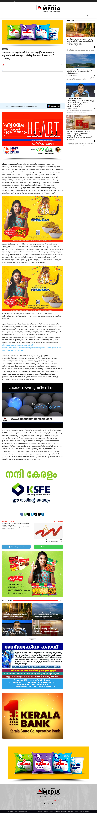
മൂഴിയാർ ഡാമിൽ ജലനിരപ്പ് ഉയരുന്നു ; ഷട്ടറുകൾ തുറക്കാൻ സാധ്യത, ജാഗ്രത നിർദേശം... (80, 72)
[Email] (35, 514)
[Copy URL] (39, 514)
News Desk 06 (36, 618)
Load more (32, 639)
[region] (32, 33)
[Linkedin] (42, 514)
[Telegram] (84, 1)
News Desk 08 (9, 65)
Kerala (5, 49)
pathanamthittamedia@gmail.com (51, 800)
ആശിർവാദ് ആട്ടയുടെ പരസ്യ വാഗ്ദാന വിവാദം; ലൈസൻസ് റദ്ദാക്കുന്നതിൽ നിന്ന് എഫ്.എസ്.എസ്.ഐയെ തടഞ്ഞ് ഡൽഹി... (78, 135)
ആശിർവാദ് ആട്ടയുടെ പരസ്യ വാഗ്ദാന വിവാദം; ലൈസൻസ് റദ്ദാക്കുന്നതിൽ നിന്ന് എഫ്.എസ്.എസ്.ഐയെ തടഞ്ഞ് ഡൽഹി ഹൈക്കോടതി (46, 631)
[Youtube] (88, 1)
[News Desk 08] (3, 65)
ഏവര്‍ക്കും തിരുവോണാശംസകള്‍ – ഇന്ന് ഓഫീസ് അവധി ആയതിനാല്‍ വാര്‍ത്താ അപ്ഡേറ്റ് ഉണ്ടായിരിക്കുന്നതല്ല (15, 614)
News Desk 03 (6, 618)
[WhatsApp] (25, 514)
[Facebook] (21, 514)
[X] (86, 1)
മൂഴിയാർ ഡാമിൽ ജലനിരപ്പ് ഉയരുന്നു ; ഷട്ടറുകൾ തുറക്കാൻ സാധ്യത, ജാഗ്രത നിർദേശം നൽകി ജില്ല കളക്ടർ (46, 614)
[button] (87, 16)
